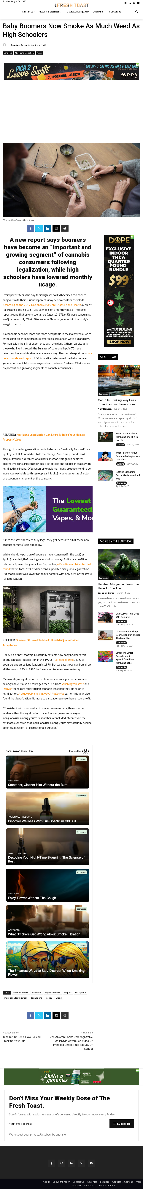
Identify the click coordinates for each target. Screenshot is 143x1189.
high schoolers (52, 992)
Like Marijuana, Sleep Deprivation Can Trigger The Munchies (128, 635)
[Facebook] (30, 228)
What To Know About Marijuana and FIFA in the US (127, 437)
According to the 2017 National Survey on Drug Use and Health (42, 304)
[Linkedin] (47, 228)
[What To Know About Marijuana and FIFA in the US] (105, 437)
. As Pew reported (63, 659)
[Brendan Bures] (5, 45)
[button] (137, 12)
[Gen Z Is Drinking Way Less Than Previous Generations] (119, 380)
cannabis (36, 992)
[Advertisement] (71, 113)
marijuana (80, 992)
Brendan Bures (19, 45)
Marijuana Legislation (24, 53)
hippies (68, 992)
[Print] (65, 228)
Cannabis (8, 53)
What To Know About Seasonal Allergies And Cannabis (128, 456)
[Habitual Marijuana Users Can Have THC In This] (119, 564)
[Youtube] (91, 1163)
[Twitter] (39, 228)
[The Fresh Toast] (71, 5)
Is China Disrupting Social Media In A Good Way (128, 475)
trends (49, 997)
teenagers (36, 997)
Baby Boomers (20, 992)
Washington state (73, 683)
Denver (7, 688)
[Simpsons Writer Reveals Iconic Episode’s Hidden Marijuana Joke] (105, 656)
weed (59, 997)
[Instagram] (61, 1163)
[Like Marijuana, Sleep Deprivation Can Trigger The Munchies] (105, 635)
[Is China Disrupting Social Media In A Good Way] (105, 475)
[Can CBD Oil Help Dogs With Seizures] (105, 617)
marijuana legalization (15, 997)
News (39, 53)
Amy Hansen (105, 408)
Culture (120, 444)
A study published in (41, 693)
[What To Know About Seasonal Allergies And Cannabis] (105, 456)
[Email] (56, 228)
